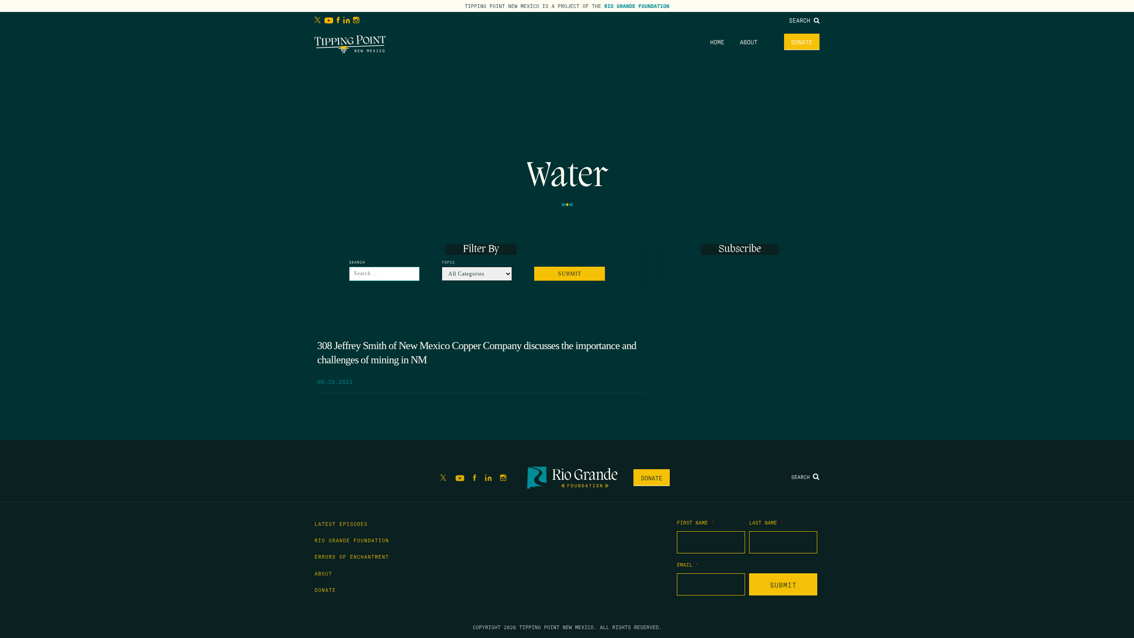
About (748, 42)
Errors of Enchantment (352, 556)
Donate (801, 42)
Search (801, 20)
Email (688, 564)
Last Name (766, 522)
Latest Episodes (341, 523)
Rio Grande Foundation (636, 5)
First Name (695, 522)
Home (717, 42)
